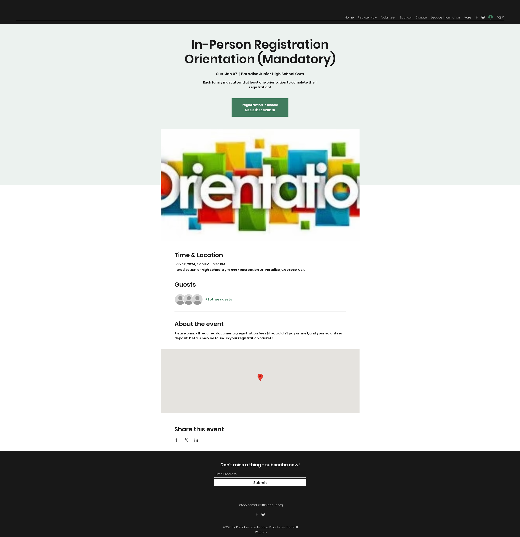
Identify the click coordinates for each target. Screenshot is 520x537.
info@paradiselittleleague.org (261, 505)
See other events (260, 109)
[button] (367, 17)
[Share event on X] (186, 440)
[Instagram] (483, 17)
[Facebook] (477, 17)
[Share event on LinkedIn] (196, 440)
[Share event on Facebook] (176, 440)
